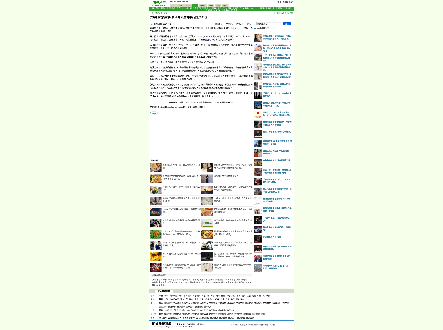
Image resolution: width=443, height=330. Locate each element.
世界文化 (271, 8)
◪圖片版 (284, 13)
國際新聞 (196, 296)
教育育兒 (221, 8)
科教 (223, 296)
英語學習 (287, 8)
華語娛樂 (177, 310)
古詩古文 (254, 8)
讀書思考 (279, 8)
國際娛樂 (204, 310)
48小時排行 (263, 28)
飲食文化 (168, 314)
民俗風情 (256, 314)
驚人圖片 (163, 318)
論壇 (218, 6)
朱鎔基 (160, 280)
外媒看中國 (174, 299)
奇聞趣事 (222, 314)
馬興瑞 (185, 280)
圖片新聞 (233, 10)
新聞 (181, 6)
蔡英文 (242, 282)
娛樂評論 (213, 310)
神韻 (170, 280)
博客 (225, 6)
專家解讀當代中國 (190, 318)
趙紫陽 (248, 282)
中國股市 (163, 282)
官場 (228, 296)
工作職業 (213, 8)
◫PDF (290, 13)
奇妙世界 (238, 314)
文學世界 (217, 10)
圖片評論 (240, 299)
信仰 (259, 296)
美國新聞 (173, 296)
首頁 (173, 6)
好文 (212, 299)
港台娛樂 (195, 310)
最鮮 (161, 314)
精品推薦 (222, 310)
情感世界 (177, 314)
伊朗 (154, 280)
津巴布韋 (216, 282)
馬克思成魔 (194, 280)
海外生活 (196, 8)
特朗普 (155, 282)
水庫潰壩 (203, 280)
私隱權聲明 (263, 325)
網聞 (218, 296)
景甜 (175, 280)
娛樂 (211, 6)
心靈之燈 (188, 8)
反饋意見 (243, 325)
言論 (166, 299)
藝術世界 (238, 8)
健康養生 (163, 8)
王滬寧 (170, 282)
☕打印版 (277, 13)
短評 (207, 299)
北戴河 (208, 282)
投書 (217, 299)
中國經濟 (219, 280)
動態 (191, 299)
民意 (233, 299)
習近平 (211, 280)
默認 (249, 24)
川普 (179, 280)
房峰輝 (230, 282)
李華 (181, 102)
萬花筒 (230, 314)
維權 (238, 296)
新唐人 (194, 102)
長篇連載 (225, 10)
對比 (222, 299)
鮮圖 (263, 314)
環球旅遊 (247, 314)
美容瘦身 (246, 8)
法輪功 (244, 280)
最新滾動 (155, 8)
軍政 (166, 296)
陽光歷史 (214, 318)
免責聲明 (253, 325)
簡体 (279, 2)
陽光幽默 (223, 318)
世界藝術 (209, 10)
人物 (212, 296)
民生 (233, 296)
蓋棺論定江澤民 (174, 318)
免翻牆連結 (287, 2)
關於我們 (234, 325)
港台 (254, 296)
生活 (195, 6)
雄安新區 (194, 282)
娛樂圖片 (231, 310)
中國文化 (229, 8)
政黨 (202, 299)
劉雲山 (224, 282)
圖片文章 (208, 307)
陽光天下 (232, 318)
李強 (176, 282)
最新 (161, 296)
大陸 (180, 296)
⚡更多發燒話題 (159, 275)
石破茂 (182, 282)
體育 (244, 296)
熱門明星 (186, 310)
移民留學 (204, 314)
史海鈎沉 (172, 8)
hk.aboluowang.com (179, 1)
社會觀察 (186, 314)
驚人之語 (184, 299)
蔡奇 (236, 282)
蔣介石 (202, 282)
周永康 (155, 285)
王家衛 (162, 285)
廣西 (165, 280)
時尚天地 (213, 314)
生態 (249, 296)
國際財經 (205, 296)
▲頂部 (272, 325)
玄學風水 (205, 8)
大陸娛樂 (168, 310)
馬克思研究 (204, 318)
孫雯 (187, 282)
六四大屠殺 (228, 280)
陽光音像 (250, 318)
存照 (227, 299)
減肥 (207, 40)
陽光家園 (241, 318)
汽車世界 (195, 314)
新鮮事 (203, 6)
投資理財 (262, 8)
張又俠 (237, 280)
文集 (196, 299)
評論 (188, 6)
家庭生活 (180, 8)
